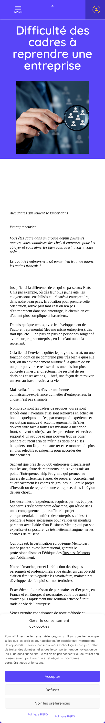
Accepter (52, 676)
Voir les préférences (52, 703)
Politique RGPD (38, 714)
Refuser (52, 689)
